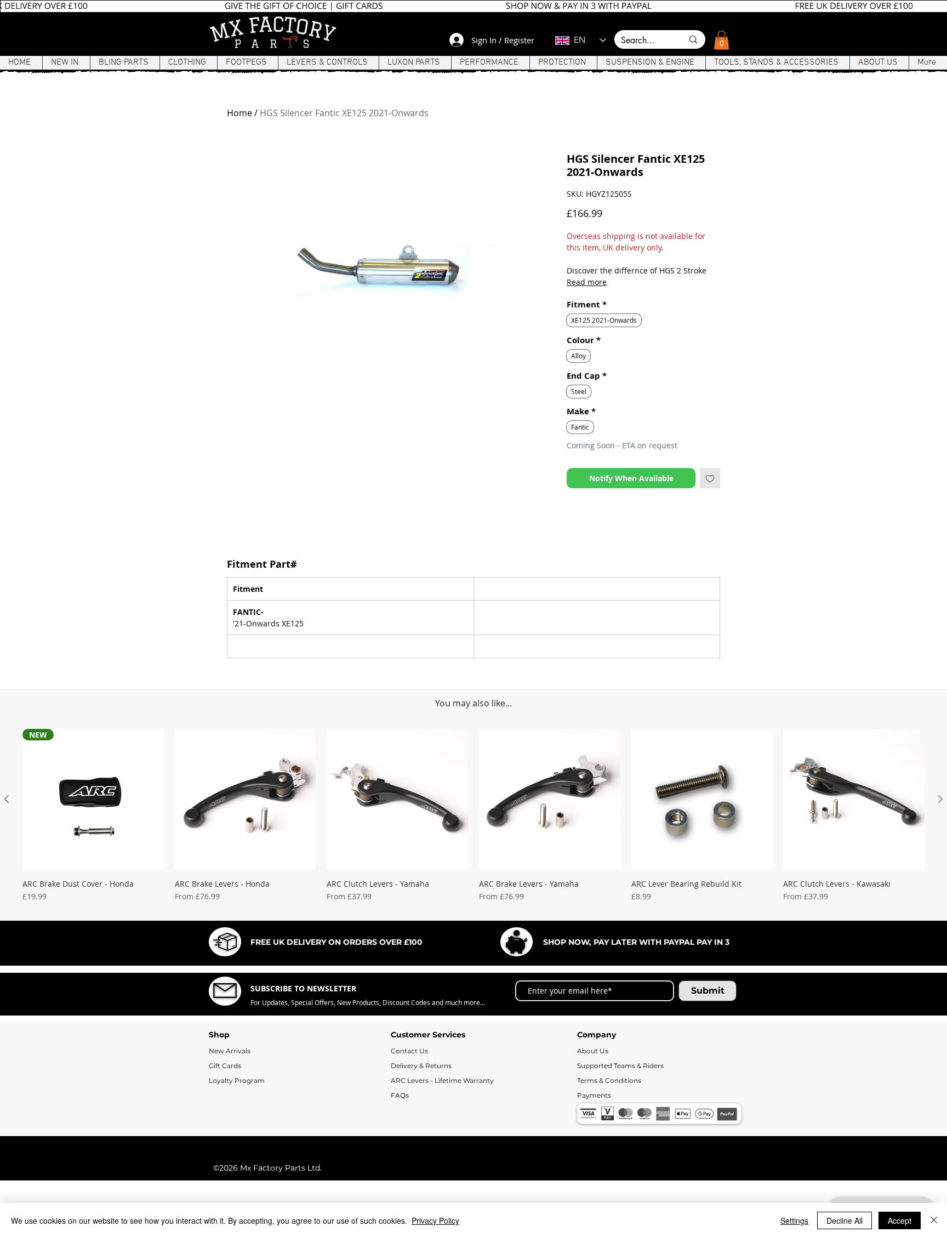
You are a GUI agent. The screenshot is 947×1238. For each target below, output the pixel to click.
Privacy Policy (435, 1220)
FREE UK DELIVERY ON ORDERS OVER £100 (336, 1015)
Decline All (844, 1220)
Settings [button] (794, 1220)
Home (239, 113)
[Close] (933, 1220)
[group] (473, 893)
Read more (587, 282)
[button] (721, 40)
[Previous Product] (6, 871)
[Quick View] (245, 872)
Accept (899, 1220)
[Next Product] (940, 871)
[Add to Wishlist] (710, 478)
